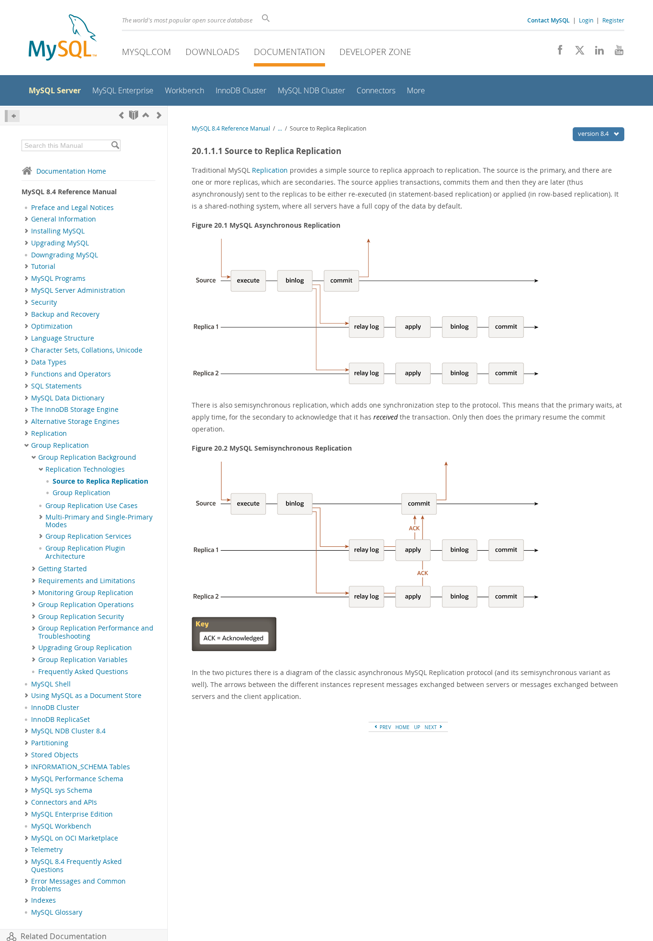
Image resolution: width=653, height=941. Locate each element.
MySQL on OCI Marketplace (74, 838)
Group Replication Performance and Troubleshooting (95, 632)
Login (586, 20)
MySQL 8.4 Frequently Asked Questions (76, 865)
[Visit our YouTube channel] (615, 52)
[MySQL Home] (62, 38)
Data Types (48, 362)
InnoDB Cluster (55, 707)
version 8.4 (594, 133)
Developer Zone (375, 51)
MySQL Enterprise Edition (72, 814)
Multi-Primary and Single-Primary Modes (98, 521)
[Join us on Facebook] (557, 52)
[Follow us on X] (576, 52)
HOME (402, 727)
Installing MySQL (58, 231)
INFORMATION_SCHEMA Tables (80, 767)
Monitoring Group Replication (85, 592)
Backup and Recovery (65, 314)
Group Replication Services (88, 536)
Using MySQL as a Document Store (86, 695)
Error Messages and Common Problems (78, 885)
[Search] (115, 145)
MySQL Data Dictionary (67, 398)
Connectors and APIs (64, 802)
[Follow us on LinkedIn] (596, 52)
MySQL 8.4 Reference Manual (231, 128)
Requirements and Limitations (86, 580)
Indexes (43, 900)
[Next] (159, 115)
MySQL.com (146, 51)
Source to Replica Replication (100, 481)
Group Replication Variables (83, 659)
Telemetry (47, 849)
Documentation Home (71, 171)
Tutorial (43, 266)
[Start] (133, 115)
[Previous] (121, 115)
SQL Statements (56, 386)
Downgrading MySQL (64, 255)
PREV (384, 727)
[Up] (146, 115)
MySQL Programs (58, 278)
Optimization (52, 326)
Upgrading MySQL (60, 243)
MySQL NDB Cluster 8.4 (68, 731)
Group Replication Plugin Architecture (85, 552)
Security (44, 302)
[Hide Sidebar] (12, 116)
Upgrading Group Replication (85, 647)
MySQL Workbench (61, 826)
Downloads (212, 51)
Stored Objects (54, 755)
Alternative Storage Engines (75, 421)
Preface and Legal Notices (72, 207)
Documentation (289, 51)
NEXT (431, 727)
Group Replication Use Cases (91, 505)
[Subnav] (26, 219)
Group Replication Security (81, 616)
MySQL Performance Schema (77, 779)
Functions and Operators (71, 374)
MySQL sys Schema (61, 790)
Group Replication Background (87, 457)
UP (417, 727)
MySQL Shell (51, 684)
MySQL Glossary (56, 912)
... (280, 128)
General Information (63, 219)
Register (613, 20)
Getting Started (62, 569)
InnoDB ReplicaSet (60, 719)
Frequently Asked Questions (83, 671)
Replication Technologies (85, 469)
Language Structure (62, 338)
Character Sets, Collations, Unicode (86, 350)
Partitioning (49, 743)
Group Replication (60, 445)
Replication (49, 433)
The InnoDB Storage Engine (75, 409)
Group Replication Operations (86, 604)
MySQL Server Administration (78, 290)
